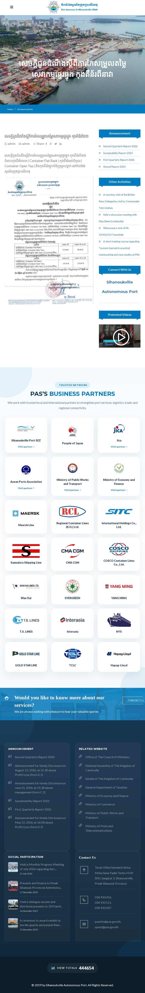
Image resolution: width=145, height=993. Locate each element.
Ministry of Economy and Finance (106, 796)
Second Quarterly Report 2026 (120, 146)
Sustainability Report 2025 (118, 153)
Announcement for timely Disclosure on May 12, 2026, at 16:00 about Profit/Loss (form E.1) (40, 822)
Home (10, 109)
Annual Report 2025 (114, 166)
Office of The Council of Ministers (107, 757)
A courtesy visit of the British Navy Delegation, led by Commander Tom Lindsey (119, 201)
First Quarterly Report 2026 (118, 159)
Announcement (25, 109)
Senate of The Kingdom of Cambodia (109, 778)
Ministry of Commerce (100, 804)
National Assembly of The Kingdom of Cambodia (110, 768)
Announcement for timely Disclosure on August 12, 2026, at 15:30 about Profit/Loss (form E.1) (40, 770)
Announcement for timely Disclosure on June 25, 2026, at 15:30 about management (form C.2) (40, 787)
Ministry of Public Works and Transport (104, 815)
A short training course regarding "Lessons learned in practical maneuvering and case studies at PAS (119, 248)
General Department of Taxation (106, 787)
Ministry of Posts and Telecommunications (99, 828)
